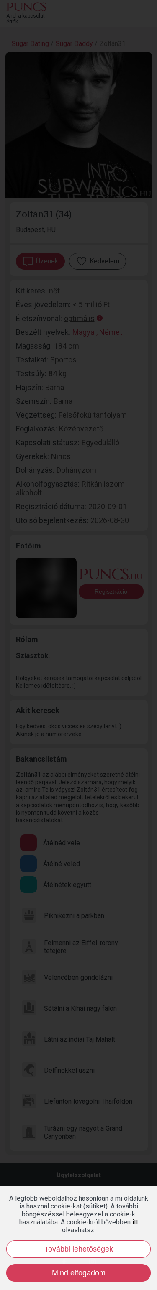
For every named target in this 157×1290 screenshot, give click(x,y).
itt (135, 1222)
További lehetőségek (78, 1249)
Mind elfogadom (79, 1273)
